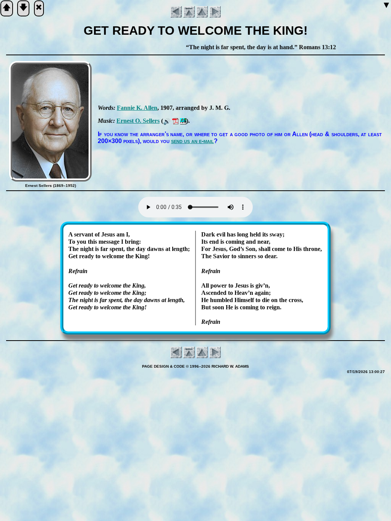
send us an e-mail (192, 141)
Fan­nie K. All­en (137, 108)
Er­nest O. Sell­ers (138, 120)
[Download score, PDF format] (175, 120)
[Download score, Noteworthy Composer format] (183, 120)
